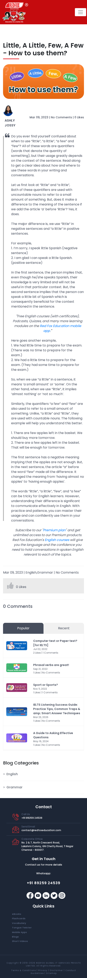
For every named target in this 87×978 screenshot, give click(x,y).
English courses (57, 540)
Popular (23, 628)
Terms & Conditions (23, 970)
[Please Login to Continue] (10, 587)
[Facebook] (30, 895)
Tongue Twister (22, 927)
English (12, 774)
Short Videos (20, 941)
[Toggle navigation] (80, 12)
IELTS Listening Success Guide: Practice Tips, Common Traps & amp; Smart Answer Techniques (56, 709)
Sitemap (51, 973)
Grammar (14, 787)
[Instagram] (62, 895)
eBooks (16, 914)
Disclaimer (56, 970)
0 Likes (79, 117)
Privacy (42, 970)
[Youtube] (38, 895)
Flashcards (18, 918)
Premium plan (54, 530)
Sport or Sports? (45, 685)
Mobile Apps (19, 932)
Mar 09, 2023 (39, 117)
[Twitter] (54, 895)
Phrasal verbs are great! (51, 665)
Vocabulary (19, 923)
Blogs (15, 936)
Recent (64, 628)
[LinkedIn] (46, 895)
